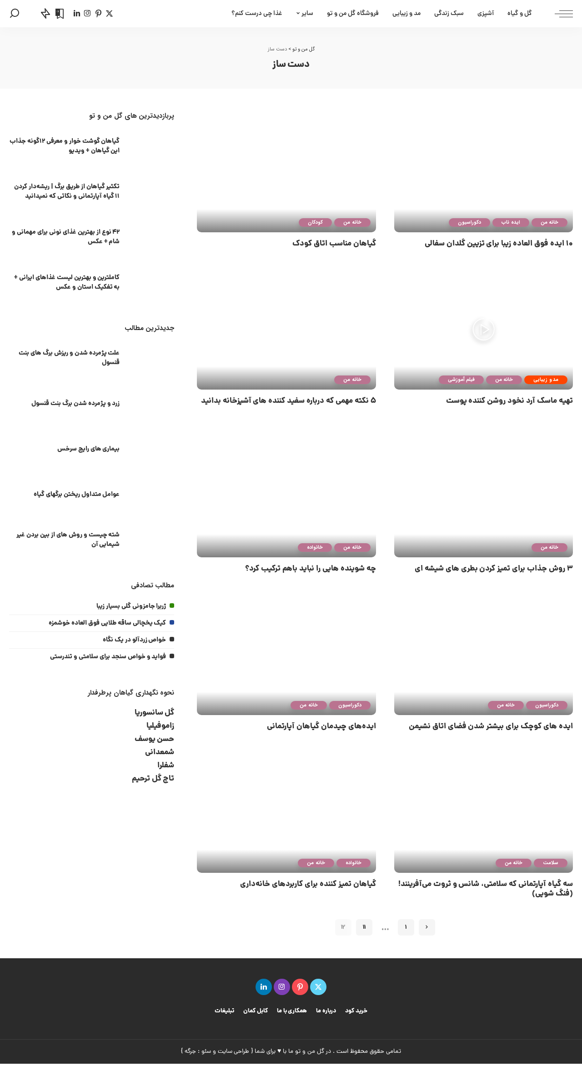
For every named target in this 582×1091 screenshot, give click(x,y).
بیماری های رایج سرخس (88, 449)
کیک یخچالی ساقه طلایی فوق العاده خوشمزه (107, 623)
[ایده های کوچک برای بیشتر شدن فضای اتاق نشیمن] (483, 654)
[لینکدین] (76, 13)
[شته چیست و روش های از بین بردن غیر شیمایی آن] (151, 541)
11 (364, 927)
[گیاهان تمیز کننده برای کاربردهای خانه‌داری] (286, 812)
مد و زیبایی (545, 380)
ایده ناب (511, 222)
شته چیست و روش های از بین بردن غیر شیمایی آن (68, 540)
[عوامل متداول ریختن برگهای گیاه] (151, 496)
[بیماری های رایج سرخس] (151, 450)
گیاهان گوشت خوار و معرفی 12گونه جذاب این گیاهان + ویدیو (65, 146)
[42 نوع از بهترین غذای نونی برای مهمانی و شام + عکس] (151, 238)
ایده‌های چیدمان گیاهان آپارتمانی (321, 727)
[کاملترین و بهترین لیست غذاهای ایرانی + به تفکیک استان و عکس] (151, 284)
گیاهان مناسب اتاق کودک (334, 244)
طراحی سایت (234, 1051)
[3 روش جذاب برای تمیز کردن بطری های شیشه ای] (483, 496)
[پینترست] (98, 13)
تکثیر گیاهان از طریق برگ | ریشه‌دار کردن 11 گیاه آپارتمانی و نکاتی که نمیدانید (67, 191)
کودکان (315, 222)
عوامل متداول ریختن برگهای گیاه (77, 495)
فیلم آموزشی (461, 380)
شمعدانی (159, 752)
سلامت (550, 863)
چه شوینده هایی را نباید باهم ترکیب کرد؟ (310, 569)
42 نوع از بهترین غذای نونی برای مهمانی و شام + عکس (66, 237)
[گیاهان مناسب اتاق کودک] (286, 171)
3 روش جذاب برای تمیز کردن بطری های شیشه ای (494, 569)
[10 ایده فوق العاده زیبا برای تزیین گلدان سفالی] (483, 171)
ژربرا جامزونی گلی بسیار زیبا (131, 606)
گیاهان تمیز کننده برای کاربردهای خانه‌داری (308, 884)
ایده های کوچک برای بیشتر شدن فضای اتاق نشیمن (491, 727)
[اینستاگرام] (87, 13)
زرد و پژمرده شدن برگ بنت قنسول (75, 404)
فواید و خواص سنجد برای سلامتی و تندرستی (108, 657)
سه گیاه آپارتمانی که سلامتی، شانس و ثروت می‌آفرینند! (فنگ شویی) (485, 889)
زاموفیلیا (160, 726)
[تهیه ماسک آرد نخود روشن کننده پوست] (483, 329)
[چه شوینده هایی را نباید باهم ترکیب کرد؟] (286, 496)
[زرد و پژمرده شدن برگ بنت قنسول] (151, 405)
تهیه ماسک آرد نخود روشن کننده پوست (509, 401)
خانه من (549, 222)
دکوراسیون (469, 222)
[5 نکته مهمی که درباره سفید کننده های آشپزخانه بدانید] (286, 329)
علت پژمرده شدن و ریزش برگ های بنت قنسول (69, 358)
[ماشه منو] (559, 13)
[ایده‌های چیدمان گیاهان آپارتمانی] (286, 654)
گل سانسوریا (155, 713)
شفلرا (165, 766)
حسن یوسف (155, 739)
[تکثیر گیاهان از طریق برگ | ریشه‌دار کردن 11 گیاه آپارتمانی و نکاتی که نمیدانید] (151, 193)
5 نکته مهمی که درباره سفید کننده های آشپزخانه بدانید (288, 401)
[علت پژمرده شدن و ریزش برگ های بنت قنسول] (151, 359)
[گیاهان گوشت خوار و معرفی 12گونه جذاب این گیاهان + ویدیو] (151, 147)
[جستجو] (14, 13)
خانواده (315, 547)
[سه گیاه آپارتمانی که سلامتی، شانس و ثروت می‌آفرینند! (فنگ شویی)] (483, 812)
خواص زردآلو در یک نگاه (134, 640)
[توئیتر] (109, 13)
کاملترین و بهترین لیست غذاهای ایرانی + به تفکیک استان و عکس (67, 282)
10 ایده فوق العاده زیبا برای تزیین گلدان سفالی (499, 244)
